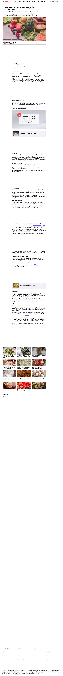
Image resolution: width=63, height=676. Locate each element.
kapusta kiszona (19, 158)
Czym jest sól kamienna (18, 64)
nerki (35, 263)
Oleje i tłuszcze (4, 650)
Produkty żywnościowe (5, 649)
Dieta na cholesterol (19, 650)
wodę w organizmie (27, 258)
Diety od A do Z (19, 649)
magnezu (27, 79)
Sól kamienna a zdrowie (18, 67)
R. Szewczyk (8, 42)
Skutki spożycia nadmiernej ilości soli (20, 69)
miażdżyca (35, 224)
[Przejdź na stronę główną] (3, 2)
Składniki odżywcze (35, 1)
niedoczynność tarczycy (22, 168)
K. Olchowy (12, 42)
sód (38, 78)
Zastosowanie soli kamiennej (19, 66)
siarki (39, 79)
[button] (53, 1)
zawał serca (39, 224)
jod (41, 165)
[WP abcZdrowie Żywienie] (9, 1)
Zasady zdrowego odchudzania (50, 650)
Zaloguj (57, 1)
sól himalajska (29, 164)
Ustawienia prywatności (47, 667)
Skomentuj (39, 42)
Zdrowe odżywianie (17, 1)
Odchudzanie (43, 1)
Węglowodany (33, 650)
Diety (23, 1)
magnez (20, 230)
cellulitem (27, 314)
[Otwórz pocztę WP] (50, 1)
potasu (31, 79)
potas (24, 230)
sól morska (19, 167)
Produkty (28, 1)
